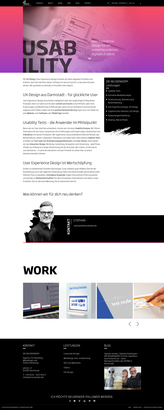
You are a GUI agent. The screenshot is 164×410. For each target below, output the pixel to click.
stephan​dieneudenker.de (85, 226)
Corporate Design (72, 353)
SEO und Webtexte (72, 363)
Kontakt (29, 345)
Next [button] (137, 324)
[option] (41, 301)
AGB (129, 407)
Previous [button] (130, 324)
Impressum (137, 407)
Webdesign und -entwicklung (77, 358)
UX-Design (68, 372)
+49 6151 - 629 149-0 (35, 375)
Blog (107, 345)
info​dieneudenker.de (33, 377)
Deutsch (133, 3)
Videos (67, 367)
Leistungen (71, 345)
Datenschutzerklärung (153, 407)
